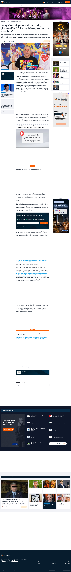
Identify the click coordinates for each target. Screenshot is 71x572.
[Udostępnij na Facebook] (12, 41)
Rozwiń (32, 166)
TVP (29, 366)
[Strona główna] (5, 2)
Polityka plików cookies (66, 570)
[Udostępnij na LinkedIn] (13, 41)
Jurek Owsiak (19, 366)
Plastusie (25, 366)
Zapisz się (43, 223)
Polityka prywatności (52, 570)
